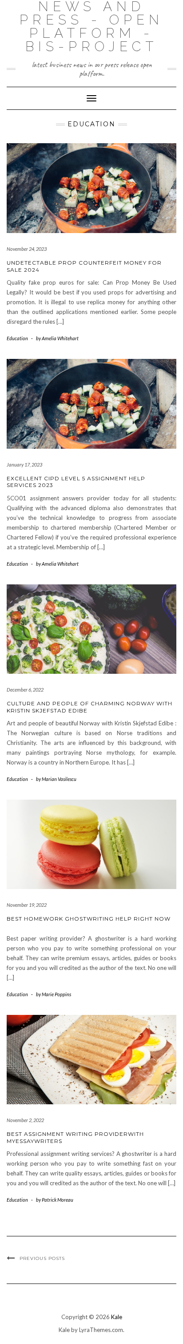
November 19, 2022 (27, 905)
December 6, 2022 (25, 689)
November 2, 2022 (25, 1120)
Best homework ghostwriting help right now (89, 918)
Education (17, 338)
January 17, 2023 (24, 464)
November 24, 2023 (27, 249)
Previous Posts (42, 1258)
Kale (116, 1316)
